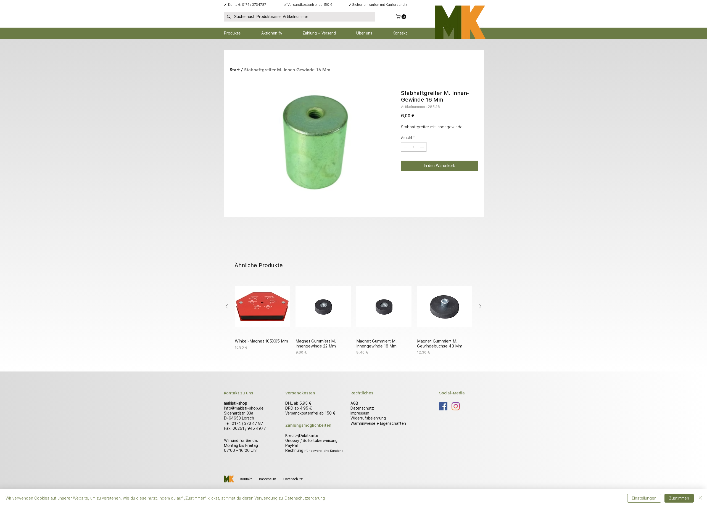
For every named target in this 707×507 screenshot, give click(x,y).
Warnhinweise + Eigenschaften (378, 423)
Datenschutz (362, 408)
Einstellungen (644, 498)
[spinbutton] (413, 147)
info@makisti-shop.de (243, 408)
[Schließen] (700, 498)
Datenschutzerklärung (305, 498)
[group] (353, 317)
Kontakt (246, 479)
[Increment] (422, 147)
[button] (401, 16)
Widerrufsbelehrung (368, 418)
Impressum (359, 413)
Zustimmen (679, 498)
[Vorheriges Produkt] (226, 306)
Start (235, 69)
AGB (354, 403)
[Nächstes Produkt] (480, 306)
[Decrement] (405, 147)
